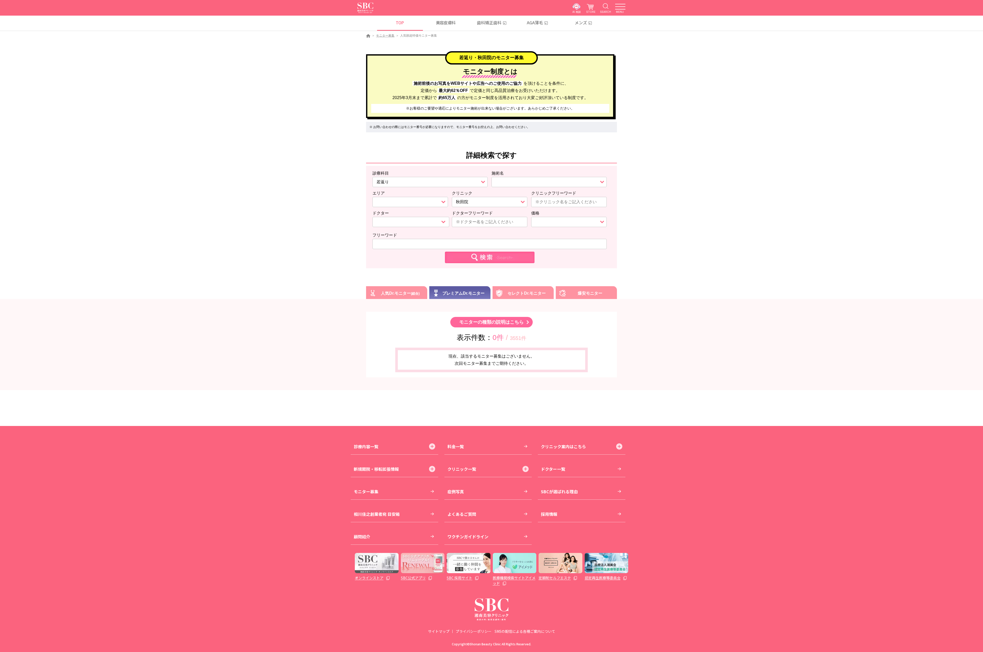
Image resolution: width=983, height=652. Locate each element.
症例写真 (455, 491)
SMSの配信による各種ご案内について (525, 631)
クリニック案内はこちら (563, 446)
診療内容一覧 (366, 446)
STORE (590, 11)
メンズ (581, 22)
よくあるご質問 (461, 514)
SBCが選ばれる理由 (559, 491)
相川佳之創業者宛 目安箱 (377, 514)
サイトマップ (439, 631)
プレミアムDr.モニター (463, 293)
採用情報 (549, 514)
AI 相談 (576, 11)
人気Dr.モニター (396, 293)
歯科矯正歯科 (489, 22)
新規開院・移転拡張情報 (376, 469)
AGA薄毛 (535, 22)
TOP (400, 22)
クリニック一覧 (461, 469)
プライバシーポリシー (474, 631)
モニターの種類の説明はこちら (491, 322)
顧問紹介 (362, 536)
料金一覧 (455, 446)
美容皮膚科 (446, 22)
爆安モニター (590, 293)
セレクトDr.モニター (527, 293)
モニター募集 (385, 35)
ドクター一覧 (553, 469)
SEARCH (605, 11)
